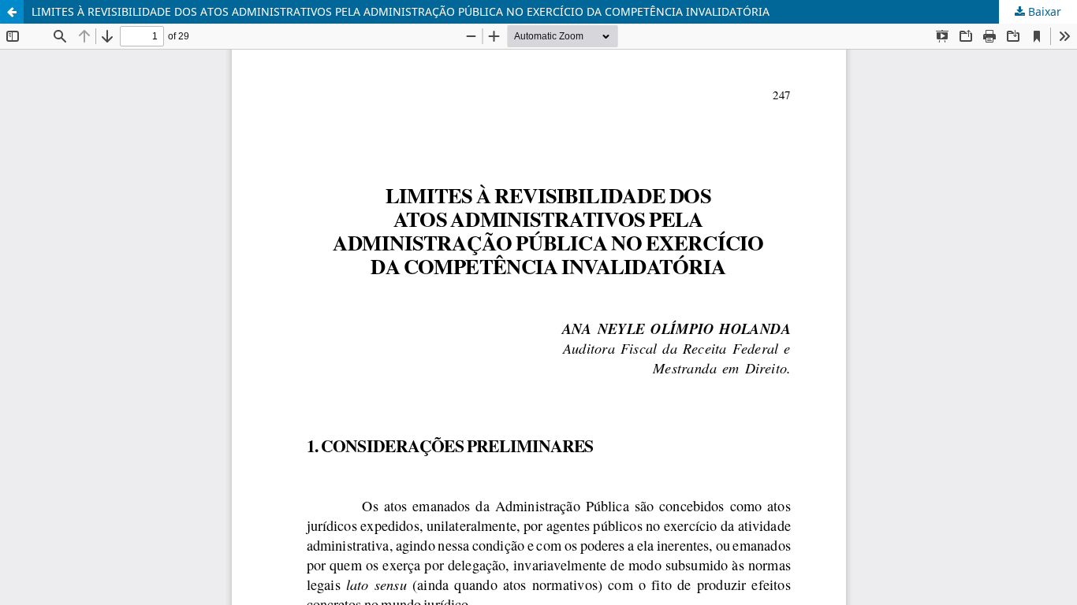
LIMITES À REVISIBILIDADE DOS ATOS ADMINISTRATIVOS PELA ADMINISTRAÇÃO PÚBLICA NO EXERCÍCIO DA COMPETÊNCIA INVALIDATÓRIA (401, 11)
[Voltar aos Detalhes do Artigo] (12, 12)
